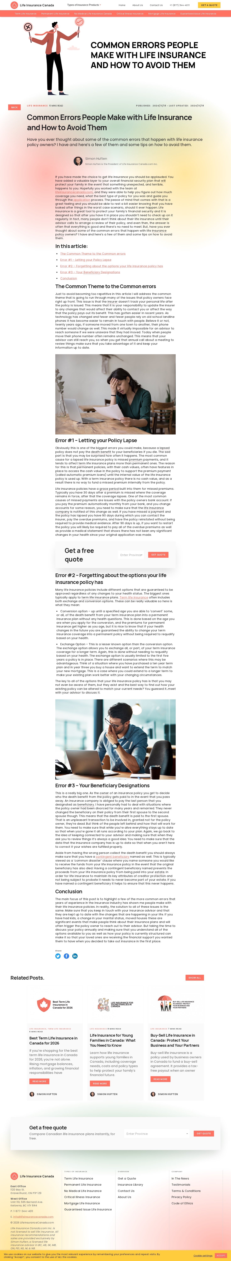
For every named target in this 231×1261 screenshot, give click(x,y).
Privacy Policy (182, 1197)
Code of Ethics (182, 1203)
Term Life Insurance (26, 13)
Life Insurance (37, 105)
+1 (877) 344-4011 (180, 5)
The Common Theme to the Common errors (93, 254)
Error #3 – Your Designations (90, 272)
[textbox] (131, 555)
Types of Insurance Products (83, 5)
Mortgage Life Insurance (162, 13)
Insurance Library (130, 1185)
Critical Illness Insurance (130, 13)
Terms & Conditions (186, 1191)
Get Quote (158, 554)
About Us (137, 5)
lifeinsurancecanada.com (74, 192)
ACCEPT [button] (221, 1255)
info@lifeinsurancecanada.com (33, 1217)
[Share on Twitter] (58, 956)
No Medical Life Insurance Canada (93, 13)
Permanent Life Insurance (55, 13)
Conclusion (68, 278)
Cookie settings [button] (203, 1255)
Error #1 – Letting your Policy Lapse (85, 260)
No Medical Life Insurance (83, 1191)
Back (14, 107)
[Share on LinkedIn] (75, 956)
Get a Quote (209, 5)
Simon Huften (96, 158)
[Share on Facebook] (66, 956)
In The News (180, 1178)
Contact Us (156, 5)
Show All (195, 977)
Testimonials (181, 1185)
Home (122, 5)
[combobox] (131, 554)
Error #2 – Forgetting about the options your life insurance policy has (111, 266)
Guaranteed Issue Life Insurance (198, 13)
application (81, 200)
